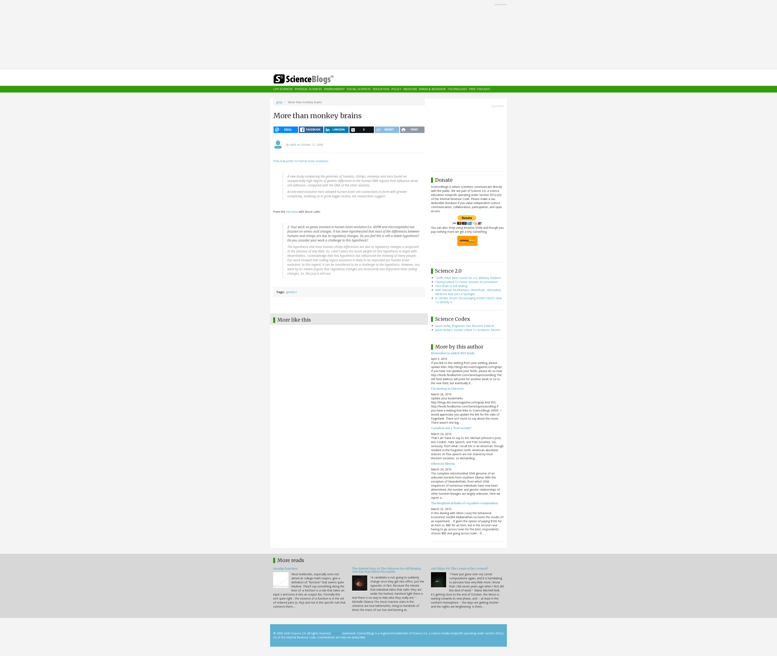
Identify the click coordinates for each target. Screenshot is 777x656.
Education (381, 89)
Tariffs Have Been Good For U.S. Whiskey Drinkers (468, 278)
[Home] (311, 79)
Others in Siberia (442, 464)
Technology (457, 89)
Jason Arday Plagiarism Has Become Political (464, 326)
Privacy (336, 633)
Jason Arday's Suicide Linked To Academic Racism (467, 330)
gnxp (279, 102)
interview (292, 212)
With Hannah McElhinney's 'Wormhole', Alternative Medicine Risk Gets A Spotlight (468, 292)
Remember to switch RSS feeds (452, 353)
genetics (291, 292)
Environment (334, 89)
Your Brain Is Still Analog (451, 286)
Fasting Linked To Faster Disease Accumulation (466, 282)
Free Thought (479, 89)
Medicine (410, 89)
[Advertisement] (388, 35)
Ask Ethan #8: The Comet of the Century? (459, 568)
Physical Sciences (308, 89)
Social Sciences (359, 89)
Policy (396, 89)
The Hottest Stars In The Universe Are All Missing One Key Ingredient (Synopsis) (386, 570)
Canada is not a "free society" (451, 428)
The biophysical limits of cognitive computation (464, 503)
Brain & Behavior (432, 89)
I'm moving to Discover (447, 388)
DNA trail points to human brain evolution (300, 161)
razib (293, 145)
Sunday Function (285, 568)
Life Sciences (283, 89)
